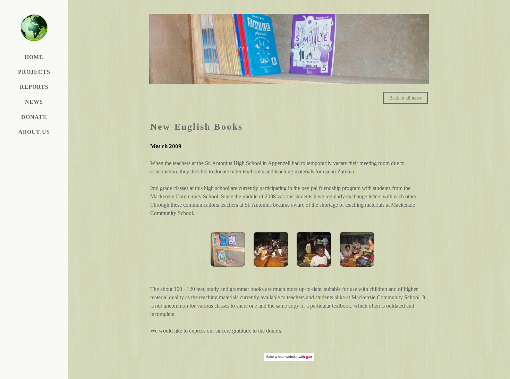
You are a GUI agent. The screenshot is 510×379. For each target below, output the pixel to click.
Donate (34, 117)
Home (34, 57)
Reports (34, 87)
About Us (34, 132)
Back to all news (405, 98)
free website (288, 357)
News (34, 102)
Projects (34, 72)
